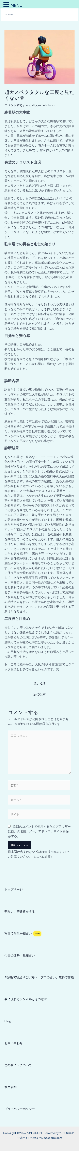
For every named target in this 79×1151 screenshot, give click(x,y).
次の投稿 (39, 694)
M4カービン (46, 198)
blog (28, 105)
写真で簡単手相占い (22, 933)
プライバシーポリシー (19, 1108)
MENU (16, 5)
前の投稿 (39, 683)
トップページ (13, 889)
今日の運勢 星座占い (19, 955)
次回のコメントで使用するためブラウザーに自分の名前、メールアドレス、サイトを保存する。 (39, 831)
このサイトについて (18, 1065)
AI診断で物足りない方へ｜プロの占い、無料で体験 (39, 977)
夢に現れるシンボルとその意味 (25, 999)
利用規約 (10, 1087)
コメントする (13, 105)
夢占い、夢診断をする (19, 911)
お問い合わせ (13, 1043)
